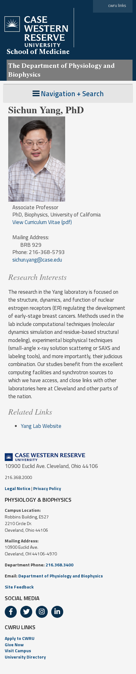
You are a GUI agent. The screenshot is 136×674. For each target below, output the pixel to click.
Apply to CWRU (19, 638)
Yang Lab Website (41, 426)
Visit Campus (18, 650)
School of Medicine (38, 51)
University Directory (25, 656)
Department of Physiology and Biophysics (60, 575)
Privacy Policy (47, 488)
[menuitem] (68, 638)
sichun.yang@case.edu (37, 260)
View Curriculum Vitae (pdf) (42, 222)
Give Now (14, 644)
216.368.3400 (59, 564)
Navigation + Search (72, 93)
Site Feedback (19, 586)
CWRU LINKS (20, 627)
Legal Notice (17, 488)
